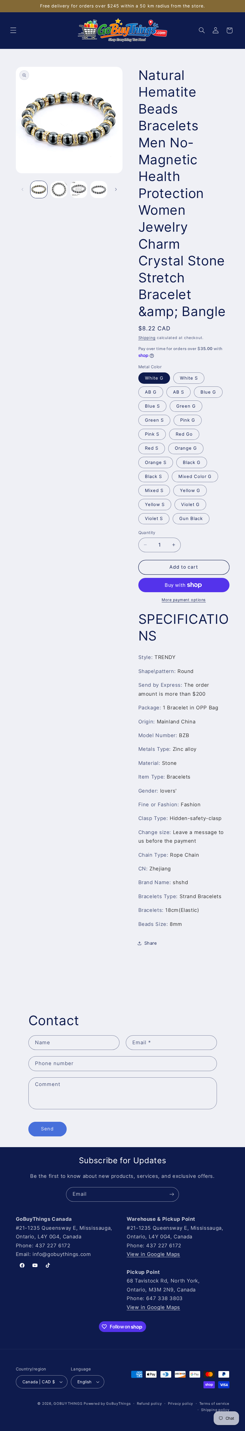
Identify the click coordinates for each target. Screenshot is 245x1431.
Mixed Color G (195, 476)
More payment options (184, 600)
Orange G (186, 448)
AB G (151, 392)
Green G (186, 406)
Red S (151, 448)
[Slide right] (115, 189)
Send (47, 1129)
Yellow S (155, 504)
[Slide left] (22, 189)
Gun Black (191, 518)
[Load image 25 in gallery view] (78, 189)
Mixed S (154, 490)
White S (189, 378)
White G (154, 378)
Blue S (152, 406)
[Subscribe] (172, 1194)
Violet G (190, 504)
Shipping (147, 337)
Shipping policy (215, 1410)
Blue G (208, 392)
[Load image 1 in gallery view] (38, 189)
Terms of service (214, 1403)
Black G (191, 462)
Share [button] (150, 943)
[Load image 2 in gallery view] (58, 189)
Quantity (147, 532)
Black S (153, 476)
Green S (154, 420)
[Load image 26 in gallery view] (98, 189)
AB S (178, 392)
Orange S (155, 462)
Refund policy (149, 1403)
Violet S (154, 518)
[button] (13, 30)
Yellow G (190, 490)
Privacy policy (180, 1403)
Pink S (152, 434)
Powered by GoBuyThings (107, 1403)
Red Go (184, 434)
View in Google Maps (153, 1254)
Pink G (187, 420)
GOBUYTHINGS (67, 1403)
